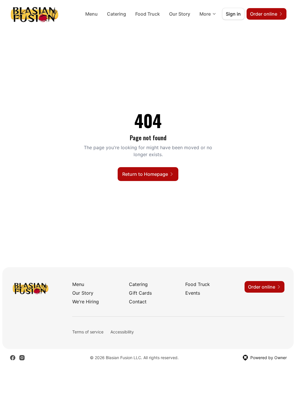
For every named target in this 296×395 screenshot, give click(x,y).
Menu (91, 14)
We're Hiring (85, 301)
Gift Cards (140, 293)
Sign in (233, 14)
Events (192, 293)
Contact (138, 301)
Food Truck (147, 14)
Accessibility (122, 331)
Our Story (179, 14)
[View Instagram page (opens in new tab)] (21, 357)
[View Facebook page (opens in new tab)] (12, 357)
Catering (116, 14)
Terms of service (87, 331)
